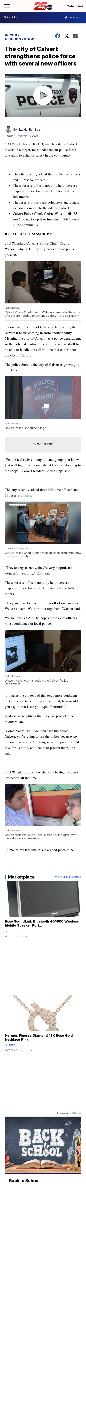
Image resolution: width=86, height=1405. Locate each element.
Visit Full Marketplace (68, 877)
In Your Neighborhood (20, 37)
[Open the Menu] (6, 6)
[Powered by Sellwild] (75, 1113)
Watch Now (74, 6)
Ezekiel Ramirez (29, 129)
